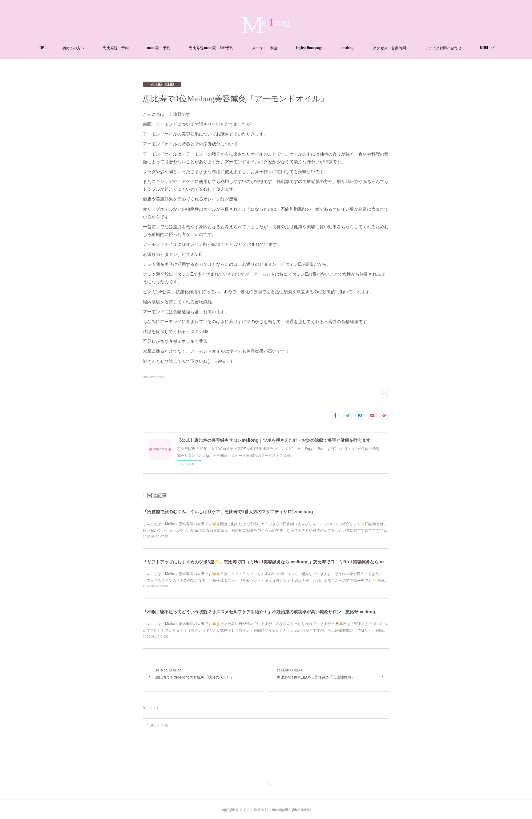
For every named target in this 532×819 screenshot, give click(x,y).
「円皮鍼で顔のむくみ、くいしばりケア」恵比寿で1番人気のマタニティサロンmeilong (228, 511)
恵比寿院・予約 (116, 47)
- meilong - (347, 47)
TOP (41, 47)
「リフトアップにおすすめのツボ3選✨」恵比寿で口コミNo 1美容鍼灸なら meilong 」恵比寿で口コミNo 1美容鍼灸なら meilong (270, 561)
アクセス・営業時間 (389, 47)
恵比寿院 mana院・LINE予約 (211, 47)
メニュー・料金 (265, 47)
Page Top (266, 784)
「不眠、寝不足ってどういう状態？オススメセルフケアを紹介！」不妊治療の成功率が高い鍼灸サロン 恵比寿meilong (259, 611)
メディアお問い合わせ (443, 47)
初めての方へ (73, 47)
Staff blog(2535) (154, 377)
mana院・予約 (158, 47)
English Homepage (309, 47)
